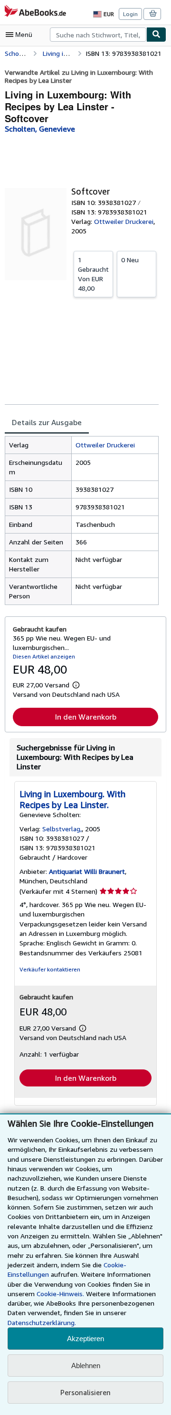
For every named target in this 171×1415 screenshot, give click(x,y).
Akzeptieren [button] (85, 1339)
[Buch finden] (156, 34)
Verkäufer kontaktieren (49, 969)
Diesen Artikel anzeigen (44, 656)
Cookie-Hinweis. (60, 1294)
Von (93, 274)
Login (130, 14)
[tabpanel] (82, 520)
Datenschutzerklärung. (42, 1322)
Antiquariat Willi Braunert (87, 871)
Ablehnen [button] (85, 1366)
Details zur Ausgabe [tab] (47, 422)
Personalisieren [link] (85, 1392)
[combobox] (98, 34)
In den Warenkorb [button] (85, 716)
